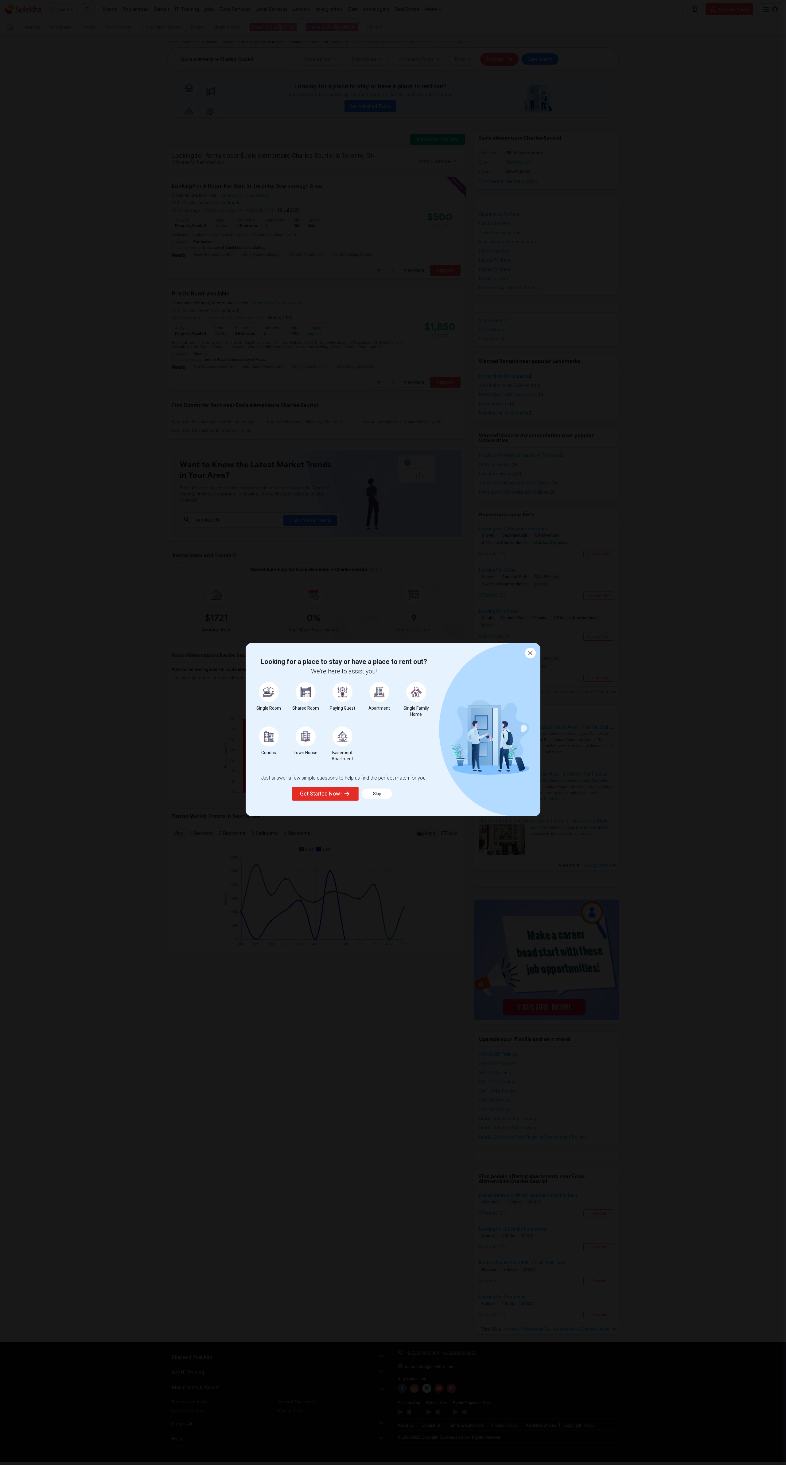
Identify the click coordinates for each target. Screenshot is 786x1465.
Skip (377, 793)
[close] (530, 653)
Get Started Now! (321, 793)
